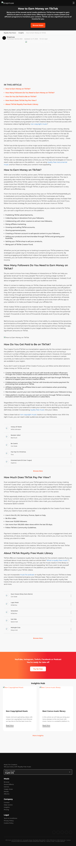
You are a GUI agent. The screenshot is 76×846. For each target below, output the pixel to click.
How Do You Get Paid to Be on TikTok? (21, 96)
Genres (6, 787)
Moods (6, 791)
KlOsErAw (14, 605)
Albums (6, 794)
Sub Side (14, 619)
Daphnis (13, 463)
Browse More (38, 471)
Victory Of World (16, 427)
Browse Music (38, 25)
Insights (7, 807)
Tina (12, 454)
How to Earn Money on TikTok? (17, 89)
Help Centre (8, 805)
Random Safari (16, 435)
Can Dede (14, 446)
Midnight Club (15, 627)
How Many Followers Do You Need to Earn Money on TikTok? (30, 93)
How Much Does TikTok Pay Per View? (21, 100)
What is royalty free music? (57, 560)
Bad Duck (14, 438)
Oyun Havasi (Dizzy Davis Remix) (22, 594)
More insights (38, 735)
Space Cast (14, 622)
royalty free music (37, 410)
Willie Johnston (16, 429)
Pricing (6, 810)
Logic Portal (15, 602)
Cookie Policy (8, 823)
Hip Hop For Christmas (18, 452)
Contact (7, 802)
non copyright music (39, 124)
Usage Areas (8, 789)
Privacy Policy (9, 821)
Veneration (14, 611)
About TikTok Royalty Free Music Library (21, 104)
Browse (6, 782)
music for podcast (27, 575)
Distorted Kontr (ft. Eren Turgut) (21, 460)
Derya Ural (14, 630)
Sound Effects (9, 784)
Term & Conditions (10, 818)
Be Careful (14, 443)
